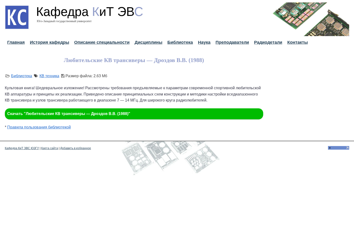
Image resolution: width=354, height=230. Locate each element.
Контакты (297, 42)
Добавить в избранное (75, 148)
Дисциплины (148, 42)
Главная (16, 42)
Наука (204, 42)
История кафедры (49, 42)
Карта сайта (49, 148)
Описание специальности (102, 42)
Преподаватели (232, 42)
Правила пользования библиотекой (39, 127)
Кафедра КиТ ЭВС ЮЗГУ (22, 148)
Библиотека (180, 42)
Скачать (68, 114)
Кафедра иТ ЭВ (89, 12)
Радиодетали (268, 42)
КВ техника (49, 76)
